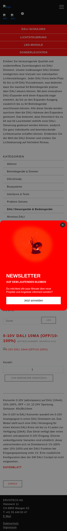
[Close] (62, 224)
